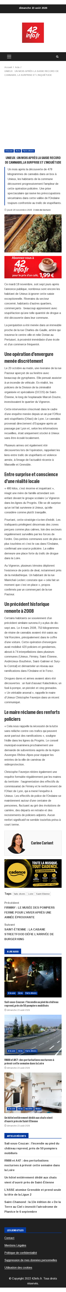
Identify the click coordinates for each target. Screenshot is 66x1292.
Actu (18, 151)
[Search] (57, 56)
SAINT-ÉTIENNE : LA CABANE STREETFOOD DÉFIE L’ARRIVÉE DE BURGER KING (29, 932)
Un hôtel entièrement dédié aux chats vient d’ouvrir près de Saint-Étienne (33, 1093)
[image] (33, 266)
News (38, 1109)
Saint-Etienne (43, 894)
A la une (9, 151)
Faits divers (28, 151)
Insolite (29, 1109)
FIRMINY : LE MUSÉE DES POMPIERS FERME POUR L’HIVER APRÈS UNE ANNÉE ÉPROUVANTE (29, 910)
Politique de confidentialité (20, 1252)
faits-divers (19, 894)
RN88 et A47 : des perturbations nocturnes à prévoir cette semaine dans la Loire (33, 1035)
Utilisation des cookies (18, 1267)
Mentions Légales (15, 1245)
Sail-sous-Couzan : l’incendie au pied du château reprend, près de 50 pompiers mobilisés (33, 977)
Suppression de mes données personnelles (30, 1260)
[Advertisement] (33, 112)
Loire (30, 894)
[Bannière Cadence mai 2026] (33, 873)
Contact (9, 1237)
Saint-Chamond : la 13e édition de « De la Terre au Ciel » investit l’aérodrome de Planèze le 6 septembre (32, 1207)
